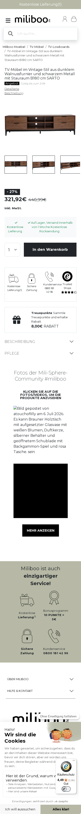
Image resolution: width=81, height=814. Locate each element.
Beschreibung (19, 342)
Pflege (11, 353)
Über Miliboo (18, 679)
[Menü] (73, 761)
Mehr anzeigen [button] (40, 530)
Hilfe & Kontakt (20, 691)
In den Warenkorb (50, 249)
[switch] (66, 789)
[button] (40, 433)
